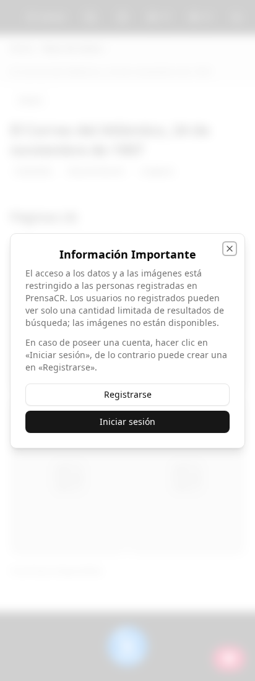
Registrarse (128, 394)
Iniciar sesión (127, 421)
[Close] (230, 249)
